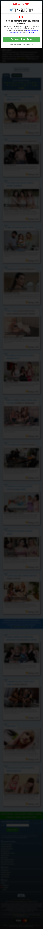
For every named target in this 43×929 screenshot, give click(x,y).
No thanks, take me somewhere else (21, 44)
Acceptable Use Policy (15, 32)
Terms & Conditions (32, 30)
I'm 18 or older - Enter (21, 39)
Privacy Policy (29, 32)
